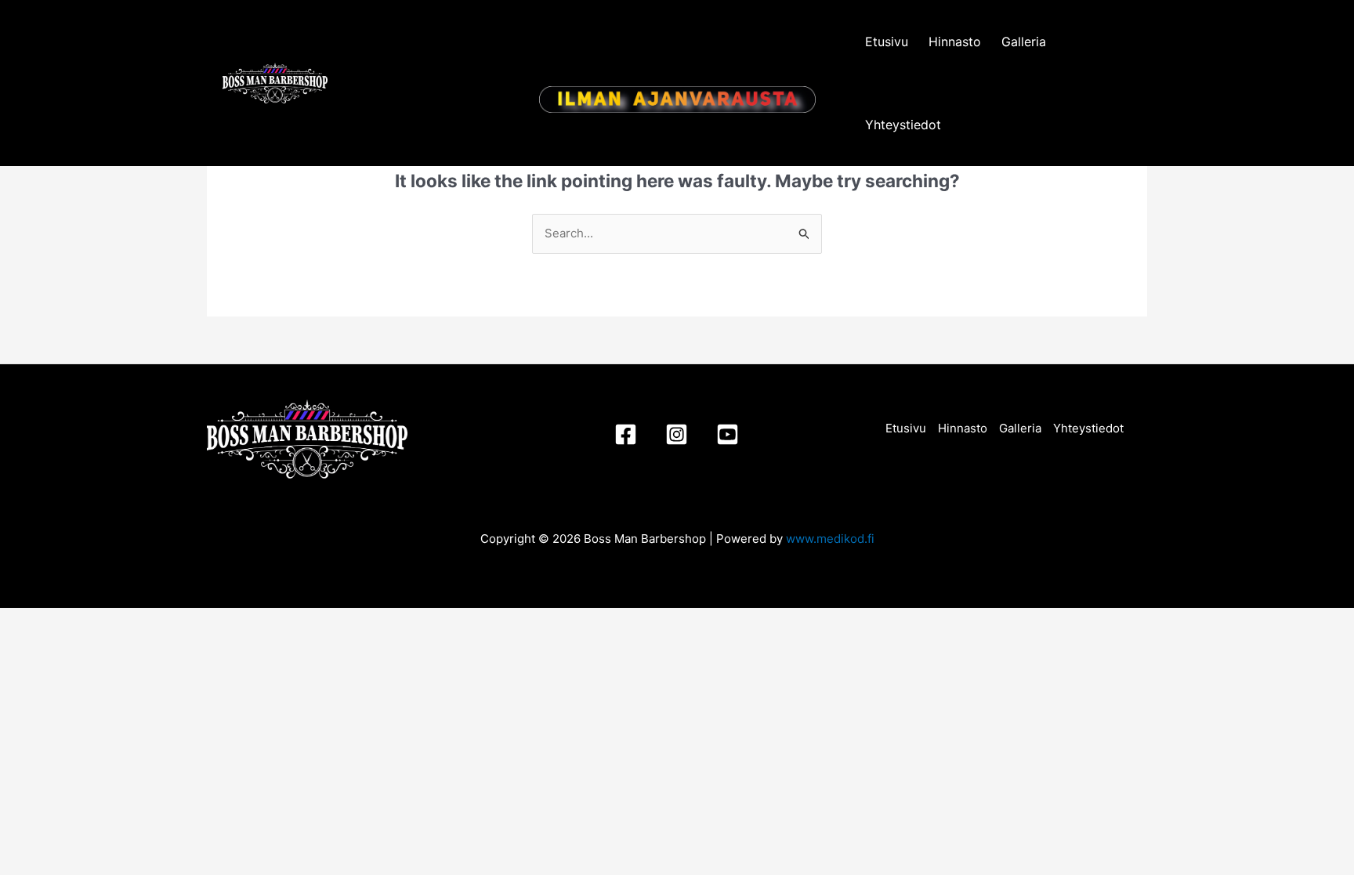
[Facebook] (625, 434)
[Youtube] (727, 434)
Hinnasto (955, 41)
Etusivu (886, 41)
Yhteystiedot (903, 124)
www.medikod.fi (830, 538)
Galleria (1023, 41)
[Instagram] (676, 434)
